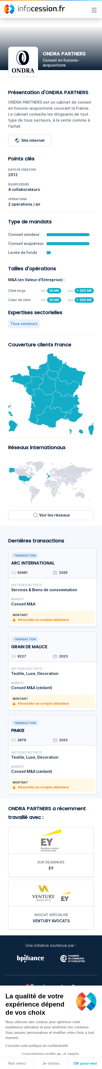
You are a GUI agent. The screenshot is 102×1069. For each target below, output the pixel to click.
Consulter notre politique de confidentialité (36, 1046)
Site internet (33, 140)
